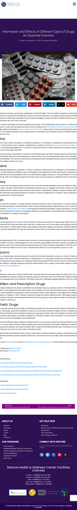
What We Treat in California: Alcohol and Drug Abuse (57, 428)
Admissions (44, 425)
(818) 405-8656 (10, 342)
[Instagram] (53, 455)
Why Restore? (45, 430)
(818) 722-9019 (15, 348)
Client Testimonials (47, 433)
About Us (6, 425)
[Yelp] (65, 455)
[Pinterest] (59, 455)
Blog (5, 435)
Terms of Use (53, 506)
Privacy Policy (42, 506)
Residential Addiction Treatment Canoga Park (18, 448)
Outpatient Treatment (10, 456)
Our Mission (7, 428)
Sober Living (7, 458)
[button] (7, 104)
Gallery (6, 430)
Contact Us (7, 437)
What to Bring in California (49, 435)
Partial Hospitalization (10, 453)
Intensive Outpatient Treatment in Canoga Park (18, 451)
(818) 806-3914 (14, 351)
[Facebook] (42, 455)
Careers (6, 433)
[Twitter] (47, 455)
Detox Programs (9, 446)
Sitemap (62, 506)
